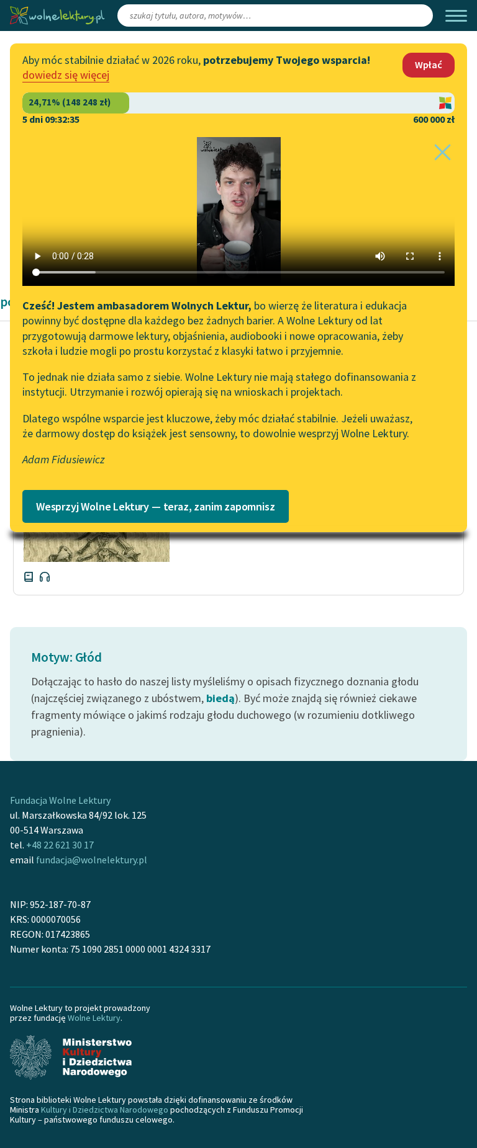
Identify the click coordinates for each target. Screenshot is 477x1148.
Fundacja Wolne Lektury (60, 800)
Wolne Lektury (94, 1017)
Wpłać (428, 64)
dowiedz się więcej (65, 75)
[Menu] (456, 16)
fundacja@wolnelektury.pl (91, 859)
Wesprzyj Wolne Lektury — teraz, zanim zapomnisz (155, 506)
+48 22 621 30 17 (60, 845)
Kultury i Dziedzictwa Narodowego (104, 1109)
